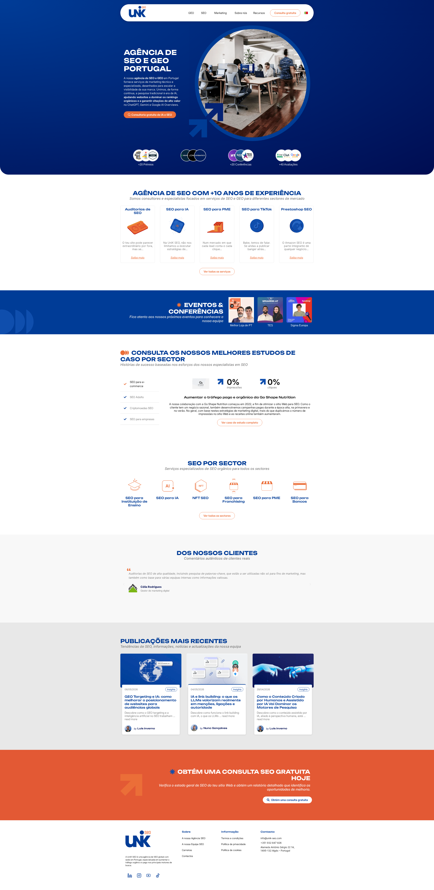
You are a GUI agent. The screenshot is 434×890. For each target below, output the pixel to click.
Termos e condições (232, 838)
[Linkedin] (129, 875)
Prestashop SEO (296, 209)
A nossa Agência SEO (193, 838)
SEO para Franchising (233, 499)
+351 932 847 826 (271, 842)
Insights (171, 689)
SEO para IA (177, 209)
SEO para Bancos (300, 499)
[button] (123, 584)
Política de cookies (231, 850)
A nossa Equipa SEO (193, 844)
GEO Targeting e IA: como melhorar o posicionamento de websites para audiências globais (150, 702)
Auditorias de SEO (137, 211)
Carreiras (187, 850)
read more (131, 719)
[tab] (139, 384)
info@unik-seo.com (271, 838)
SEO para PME (217, 209)
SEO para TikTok (257, 209)
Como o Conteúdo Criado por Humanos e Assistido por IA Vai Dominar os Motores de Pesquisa (281, 702)
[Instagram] (139, 875)
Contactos (187, 856)
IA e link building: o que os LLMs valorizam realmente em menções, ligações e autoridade (216, 702)
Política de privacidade (233, 844)
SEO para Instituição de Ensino (134, 501)
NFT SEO (200, 498)
